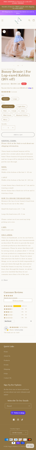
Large (15, 99)
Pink (5, 111)
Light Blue (21, 106)
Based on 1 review (10, 298)
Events (6, 365)
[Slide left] (14, 65)
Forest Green (8, 106)
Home (6, 352)
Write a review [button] (18, 300)
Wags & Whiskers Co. (14, 446)
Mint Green (7, 115)
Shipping (7, 369)
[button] (2, 20)
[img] (14, 327)
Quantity (4, 124)
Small (5, 99)
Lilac (23, 111)
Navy (5, 119)
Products (7, 360)
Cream (14, 111)
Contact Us (7, 378)
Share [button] (6, 280)
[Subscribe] (29, 406)
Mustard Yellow (22, 115)
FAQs (6, 373)
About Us (7, 356)
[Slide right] (22, 65)
